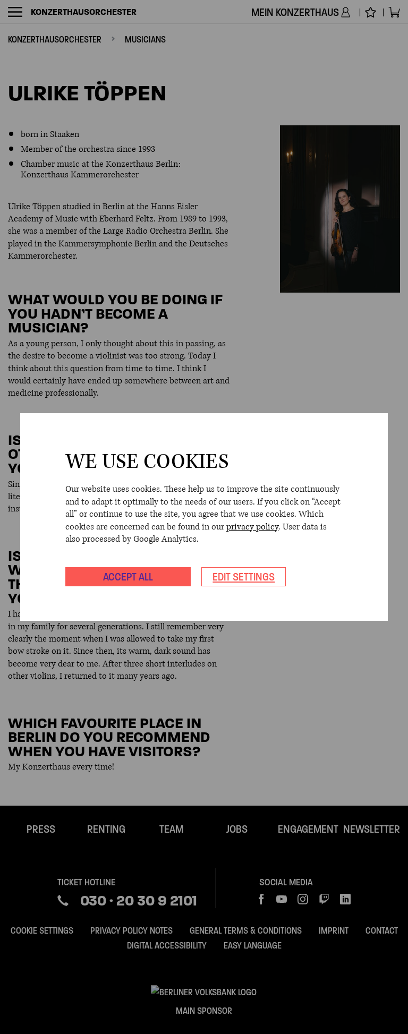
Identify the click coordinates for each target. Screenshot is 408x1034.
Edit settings (243, 577)
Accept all (128, 577)
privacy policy (252, 527)
